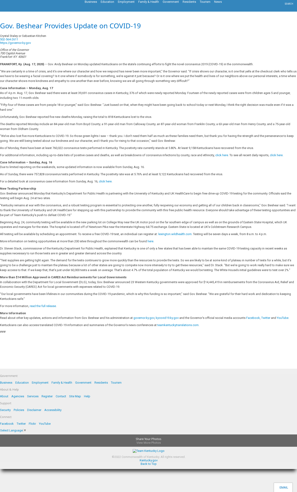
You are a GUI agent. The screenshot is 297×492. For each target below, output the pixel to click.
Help (87, 396)
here (150, 241)
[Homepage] (22, 10)
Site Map (75, 396)
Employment (40, 382)
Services (33, 396)
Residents (101, 382)
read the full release (43, 306)
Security (5, 410)
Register (47, 396)
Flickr (32, 423)
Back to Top (149, 464)
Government (83, 382)
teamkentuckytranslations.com (178, 325)
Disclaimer (34, 410)
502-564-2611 (9, 39)
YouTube (282, 318)
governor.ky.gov (143, 318)
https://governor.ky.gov (15, 43)
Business (6, 382)
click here (221, 155)
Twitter (265, 318)
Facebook (253, 318)
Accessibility (52, 410)
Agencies (17, 396)
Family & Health (62, 382)
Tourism (116, 382)
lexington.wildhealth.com (175, 234)
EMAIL (283, 487)
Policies (19, 410)
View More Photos (148, 442)
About (4, 396)
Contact (61, 396)
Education (22, 382)
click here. (276, 155)
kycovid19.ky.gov (167, 318)
